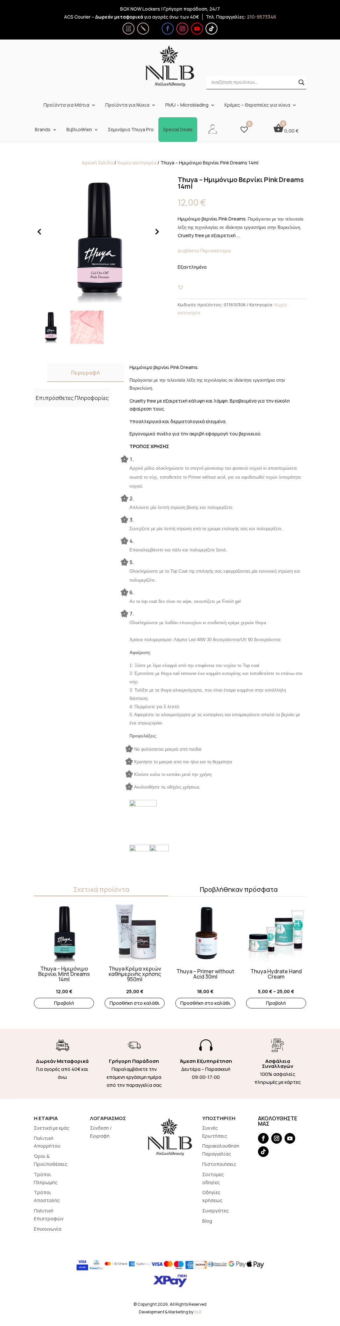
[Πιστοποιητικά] (128, 29)
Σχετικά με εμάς (51, 1128)
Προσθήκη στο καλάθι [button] (135, 1003)
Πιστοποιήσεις (219, 1164)
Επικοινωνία (47, 1229)
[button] (181, 287)
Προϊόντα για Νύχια (127, 105)
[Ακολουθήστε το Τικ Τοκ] (211, 29)
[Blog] (143, 29)
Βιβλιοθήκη (79, 129)
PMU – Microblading (187, 105)
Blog (207, 1221)
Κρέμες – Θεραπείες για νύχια (257, 105)
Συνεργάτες (215, 1210)
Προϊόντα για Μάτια (66, 105)
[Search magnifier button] (301, 82)
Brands (42, 129)
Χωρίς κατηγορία (136, 162)
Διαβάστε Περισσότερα (204, 250)
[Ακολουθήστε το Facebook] (168, 29)
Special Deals (178, 129)
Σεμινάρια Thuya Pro (131, 129)
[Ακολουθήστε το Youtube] (197, 29)
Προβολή (64, 1003)
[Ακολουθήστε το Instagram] (182, 29)
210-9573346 (261, 17)
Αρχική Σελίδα (97, 162)
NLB (197, 1312)
